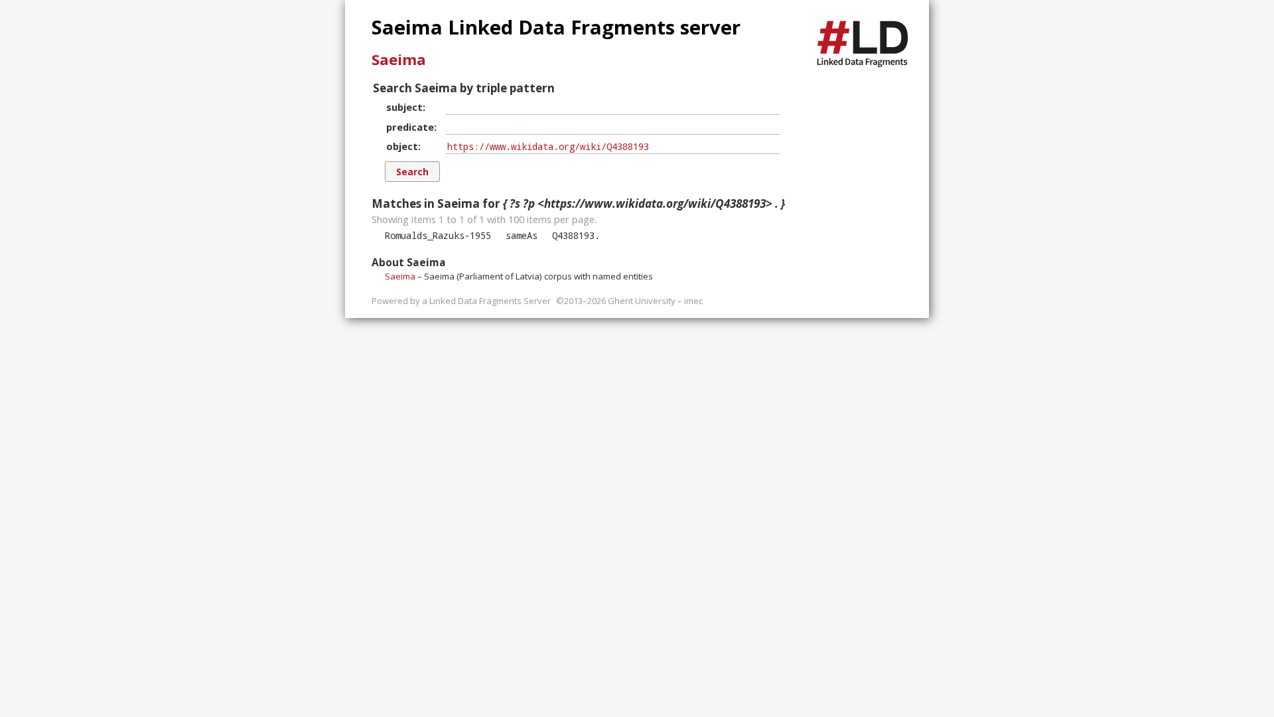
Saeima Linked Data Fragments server (556, 27)
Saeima (399, 59)
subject (404, 107)
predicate (410, 126)
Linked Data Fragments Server (490, 301)
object (402, 146)
